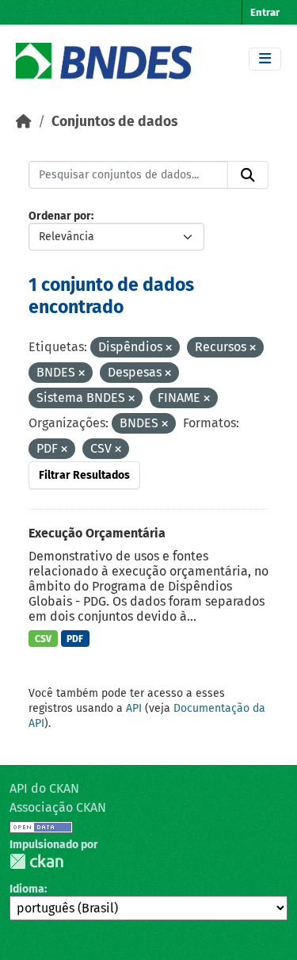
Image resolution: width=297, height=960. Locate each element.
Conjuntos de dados (114, 121)
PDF (75, 638)
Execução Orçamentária (97, 533)
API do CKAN (44, 788)
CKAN (36, 861)
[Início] (24, 121)
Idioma (27, 889)
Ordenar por (60, 216)
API (134, 708)
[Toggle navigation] (265, 59)
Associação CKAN (58, 807)
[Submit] (247, 175)
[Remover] (169, 348)
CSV (43, 638)
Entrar (265, 12)
